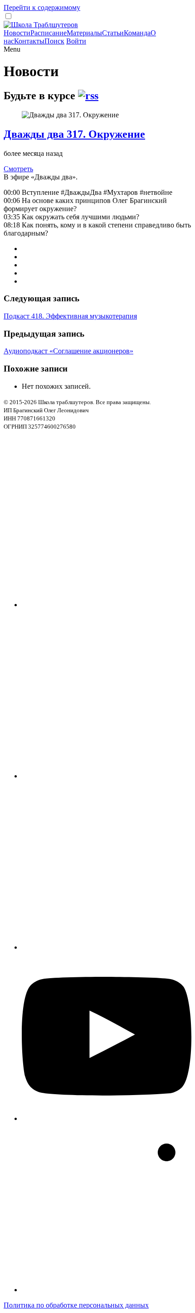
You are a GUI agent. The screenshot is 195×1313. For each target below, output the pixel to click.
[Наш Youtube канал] (106, 1118)
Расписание (48, 33)
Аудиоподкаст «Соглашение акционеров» (68, 351)
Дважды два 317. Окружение (74, 134)
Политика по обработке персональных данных (76, 1305)
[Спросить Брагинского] (106, 604)
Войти (76, 41)
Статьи (113, 33)
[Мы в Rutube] (106, 1290)
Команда (137, 33)
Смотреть (18, 169)
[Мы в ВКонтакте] (106, 947)
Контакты (29, 41)
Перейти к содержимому (42, 7)
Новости (17, 33)
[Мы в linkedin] (106, 776)
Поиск (54, 41)
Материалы (84, 33)
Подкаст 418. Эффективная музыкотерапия (70, 316)
